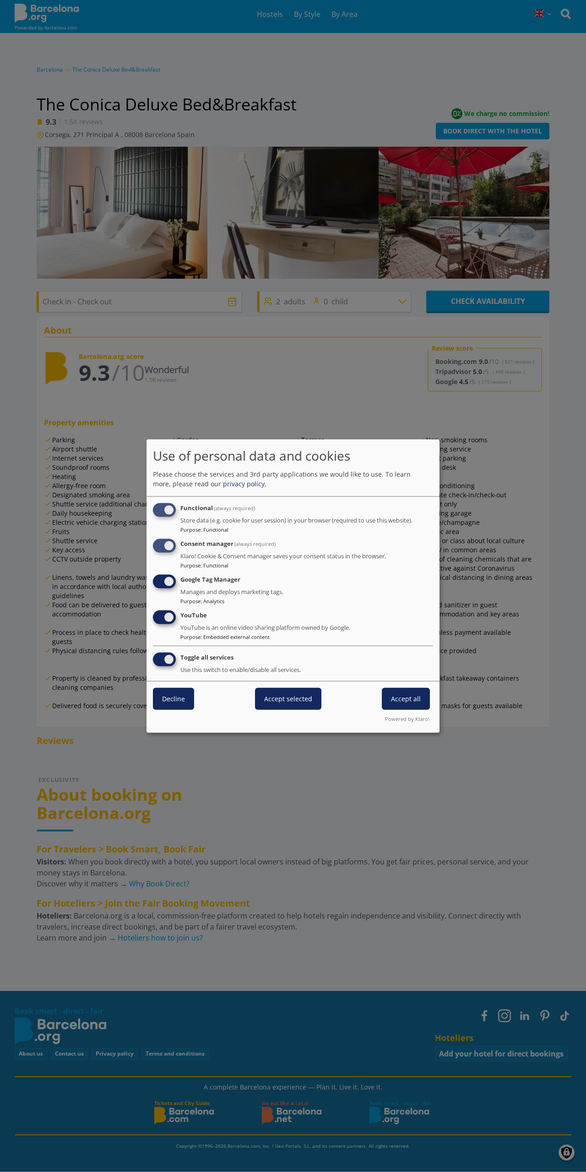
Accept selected (288, 698)
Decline (173, 698)
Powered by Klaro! (407, 718)
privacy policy (244, 483)
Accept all (406, 698)
